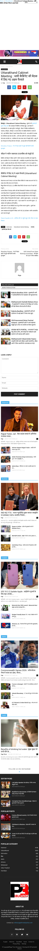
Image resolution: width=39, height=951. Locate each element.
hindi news (9, 227)
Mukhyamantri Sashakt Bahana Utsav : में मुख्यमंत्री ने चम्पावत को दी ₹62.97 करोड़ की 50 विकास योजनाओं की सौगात (24, 304)
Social (25, 942)
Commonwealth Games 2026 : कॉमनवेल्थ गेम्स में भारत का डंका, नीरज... (18, 671)
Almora (3, 862)
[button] (36, 61)
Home (2, 1)
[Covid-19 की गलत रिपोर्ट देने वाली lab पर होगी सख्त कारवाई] (5, 836)
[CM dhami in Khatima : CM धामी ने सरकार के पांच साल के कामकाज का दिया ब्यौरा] (5, 826)
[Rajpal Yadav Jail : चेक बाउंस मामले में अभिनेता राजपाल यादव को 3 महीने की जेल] (19, 418)
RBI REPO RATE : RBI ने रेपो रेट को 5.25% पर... (24, 536)
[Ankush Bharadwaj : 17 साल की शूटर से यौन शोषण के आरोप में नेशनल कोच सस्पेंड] (5, 695)
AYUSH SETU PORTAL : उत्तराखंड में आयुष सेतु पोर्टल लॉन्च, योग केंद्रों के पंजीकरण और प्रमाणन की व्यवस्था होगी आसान (24, 332)
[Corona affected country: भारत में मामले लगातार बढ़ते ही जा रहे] (5, 817)
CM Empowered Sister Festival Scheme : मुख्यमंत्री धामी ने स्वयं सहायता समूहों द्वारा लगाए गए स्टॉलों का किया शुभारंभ (23, 322)
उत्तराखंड (32, 227)
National (3, 848)
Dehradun (4, 853)
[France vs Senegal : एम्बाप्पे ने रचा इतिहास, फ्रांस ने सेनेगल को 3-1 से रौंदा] (5, 686)
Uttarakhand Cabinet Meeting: (21, 227)
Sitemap (24, 944)
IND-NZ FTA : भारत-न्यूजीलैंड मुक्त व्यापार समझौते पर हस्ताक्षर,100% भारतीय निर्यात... (19, 514)
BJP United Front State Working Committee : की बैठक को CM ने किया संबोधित (29, 254)
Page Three (4, 754)
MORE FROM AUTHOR (8, 287)
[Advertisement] (19, 27)
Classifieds (19, 942)
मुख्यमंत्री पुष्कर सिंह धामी (6, 229)
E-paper (5, 942)
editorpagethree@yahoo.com (23, 923)
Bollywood (4, 865)
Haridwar (4, 871)
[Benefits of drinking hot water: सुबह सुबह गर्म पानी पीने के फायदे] (19, 733)
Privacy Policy (16, 944)
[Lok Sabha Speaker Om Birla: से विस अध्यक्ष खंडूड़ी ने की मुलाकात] (5, 785)
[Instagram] (17, 935)
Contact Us (31, 942)
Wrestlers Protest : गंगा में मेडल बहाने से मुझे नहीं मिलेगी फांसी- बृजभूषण (10, 254)
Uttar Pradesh (5, 868)
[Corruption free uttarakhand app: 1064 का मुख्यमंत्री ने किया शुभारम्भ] (5, 803)
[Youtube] (27, 935)
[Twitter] (22, 935)
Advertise (11, 942)
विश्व (2, 856)
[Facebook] (12, 935)
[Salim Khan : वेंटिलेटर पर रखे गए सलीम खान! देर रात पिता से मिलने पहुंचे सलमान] (5, 468)
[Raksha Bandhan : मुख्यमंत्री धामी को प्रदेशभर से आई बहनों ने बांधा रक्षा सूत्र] (5, 313)
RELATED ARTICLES (8, 285)
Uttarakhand (8, 1)
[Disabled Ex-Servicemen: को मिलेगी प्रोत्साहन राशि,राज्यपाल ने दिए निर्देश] (5, 794)
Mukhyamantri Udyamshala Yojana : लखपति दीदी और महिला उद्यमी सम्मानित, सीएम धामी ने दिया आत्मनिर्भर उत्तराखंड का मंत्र (24, 341)
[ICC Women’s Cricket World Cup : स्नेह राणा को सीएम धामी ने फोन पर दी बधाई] (5, 705)
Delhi (2, 859)
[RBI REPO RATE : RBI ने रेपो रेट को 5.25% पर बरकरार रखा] (5, 538)
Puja (4, 83)
